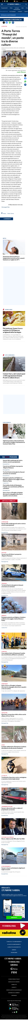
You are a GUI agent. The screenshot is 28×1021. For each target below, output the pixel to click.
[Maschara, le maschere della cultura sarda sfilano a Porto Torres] (14, 702)
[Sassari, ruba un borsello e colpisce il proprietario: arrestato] (14, 795)
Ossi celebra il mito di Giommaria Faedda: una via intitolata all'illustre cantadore (13, 486)
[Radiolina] (14, 932)
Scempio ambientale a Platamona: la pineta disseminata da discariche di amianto (13, 747)
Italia (22, 8)
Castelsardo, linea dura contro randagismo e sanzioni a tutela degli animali (13, 778)
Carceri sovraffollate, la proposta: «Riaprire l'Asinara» (13, 467)
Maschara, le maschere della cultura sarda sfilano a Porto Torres (13, 715)
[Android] (14, 1008)
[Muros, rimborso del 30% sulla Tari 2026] (14, 826)
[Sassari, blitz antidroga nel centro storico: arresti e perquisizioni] (14, 511)
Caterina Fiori (6, 483)
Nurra (4, 213)
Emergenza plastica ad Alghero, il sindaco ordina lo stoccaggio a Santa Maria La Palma (13, 479)
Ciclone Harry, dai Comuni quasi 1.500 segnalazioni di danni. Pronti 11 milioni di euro (14, 376)
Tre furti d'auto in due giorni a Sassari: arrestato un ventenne (14, 472)
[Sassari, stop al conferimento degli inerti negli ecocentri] (14, 855)
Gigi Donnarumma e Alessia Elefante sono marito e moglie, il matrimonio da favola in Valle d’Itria (14, 442)
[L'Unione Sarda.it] (14, 4)
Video (11, 8)
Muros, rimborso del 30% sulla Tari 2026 (12, 839)
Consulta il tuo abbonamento (14, 941)
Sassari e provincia (13, 20)
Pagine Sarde (14, 952)
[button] (4, 23)
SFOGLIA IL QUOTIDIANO (8, 15)
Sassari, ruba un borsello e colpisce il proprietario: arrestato (11, 808)
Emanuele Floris (6, 464)
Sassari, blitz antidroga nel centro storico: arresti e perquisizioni (12, 461)
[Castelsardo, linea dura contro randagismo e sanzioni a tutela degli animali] (14, 765)
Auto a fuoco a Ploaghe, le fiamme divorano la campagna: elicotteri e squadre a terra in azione (13, 494)
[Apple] (14, 1004)
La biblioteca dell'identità (14, 947)
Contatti (14, 987)
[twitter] (2, 1)
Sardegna (17, 8)
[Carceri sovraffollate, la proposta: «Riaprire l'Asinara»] (14, 542)
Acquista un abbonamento (14, 944)
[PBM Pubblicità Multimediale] (14, 972)
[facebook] (4, 1)
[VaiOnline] (14, 969)
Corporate (14, 995)
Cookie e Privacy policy (14, 979)
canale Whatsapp (21, 72)
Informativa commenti (14, 992)
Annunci (14, 949)
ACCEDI (25, 1)
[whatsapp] (7, 1)
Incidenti (20, 11)
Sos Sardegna (12, 11)
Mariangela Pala (5, 207)
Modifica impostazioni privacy (14, 990)
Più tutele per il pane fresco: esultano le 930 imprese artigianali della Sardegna (13, 330)
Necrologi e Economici (14, 981)
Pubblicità (14, 984)
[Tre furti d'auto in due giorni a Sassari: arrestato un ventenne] (14, 572)
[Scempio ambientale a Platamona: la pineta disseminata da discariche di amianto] (14, 734)
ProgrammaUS (4, 8)
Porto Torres (10, 213)
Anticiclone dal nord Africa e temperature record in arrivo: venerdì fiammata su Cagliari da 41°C (13, 258)
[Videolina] (14, 926)
